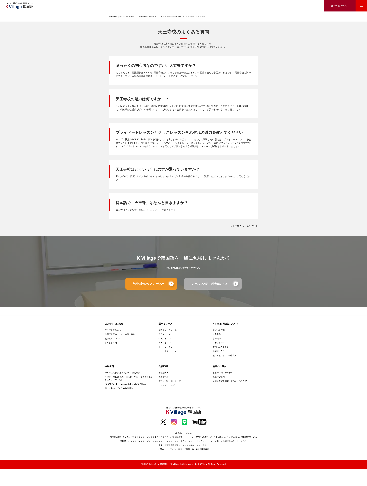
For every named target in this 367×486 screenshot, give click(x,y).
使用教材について (113, 339)
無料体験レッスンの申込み (225, 356)
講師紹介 (217, 339)
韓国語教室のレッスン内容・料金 (120, 334)
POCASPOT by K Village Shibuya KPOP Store (125, 384)
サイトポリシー (166, 385)
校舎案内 (217, 334)
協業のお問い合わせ (222, 373)
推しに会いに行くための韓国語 (119, 388)
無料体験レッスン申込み (148, 283)
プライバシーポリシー (169, 381)
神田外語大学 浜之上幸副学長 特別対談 (122, 373)
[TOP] (183, 311)
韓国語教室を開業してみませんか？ (229, 381)
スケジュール (219, 343)
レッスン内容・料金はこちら (210, 283)
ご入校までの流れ (113, 330)
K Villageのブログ (221, 347)
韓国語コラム (219, 351)
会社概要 (163, 373)
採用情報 (163, 377)
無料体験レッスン (339, 6)
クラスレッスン (166, 334)
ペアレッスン (165, 343)
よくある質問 (111, 343)
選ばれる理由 (219, 330)
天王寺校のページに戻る (243, 226)
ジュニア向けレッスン (169, 351)
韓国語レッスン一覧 (168, 330)
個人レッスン (165, 339)
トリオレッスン (166, 347)
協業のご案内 (219, 377)
